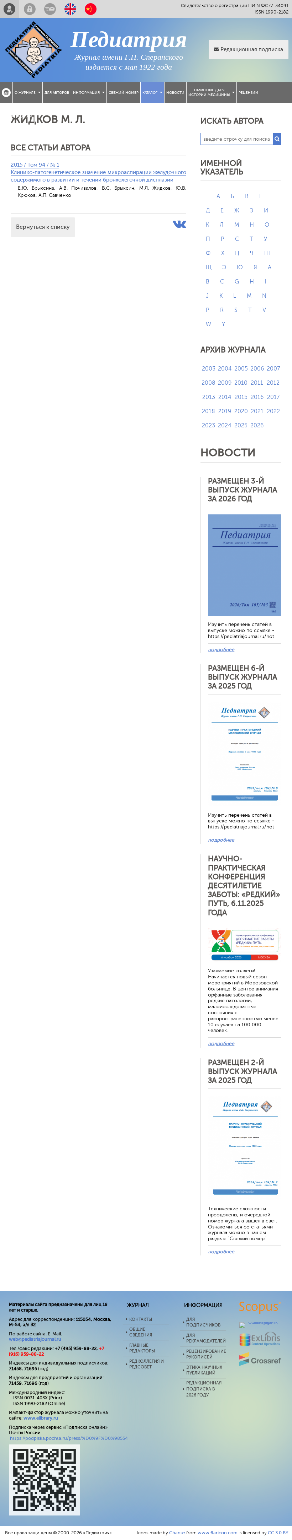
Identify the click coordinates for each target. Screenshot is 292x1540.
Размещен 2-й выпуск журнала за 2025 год (242, 1071)
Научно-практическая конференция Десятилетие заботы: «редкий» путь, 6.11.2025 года (244, 885)
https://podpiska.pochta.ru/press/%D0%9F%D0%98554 (69, 1438)
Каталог (149, 92)
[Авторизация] (29, 9)
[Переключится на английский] (70, 9)
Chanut (177, 1532)
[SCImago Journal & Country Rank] (260, 1322)
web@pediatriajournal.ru (35, 1339)
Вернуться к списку (43, 227)
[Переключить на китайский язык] (90, 9)
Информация (86, 92)
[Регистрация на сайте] (9, 9)
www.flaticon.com (218, 1532)
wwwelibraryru (41, 1418)
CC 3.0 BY (278, 1532)
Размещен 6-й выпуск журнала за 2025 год (242, 677)
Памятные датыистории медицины (209, 92)
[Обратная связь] (50, 9)
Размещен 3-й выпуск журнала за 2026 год (242, 490)
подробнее (221, 649)
